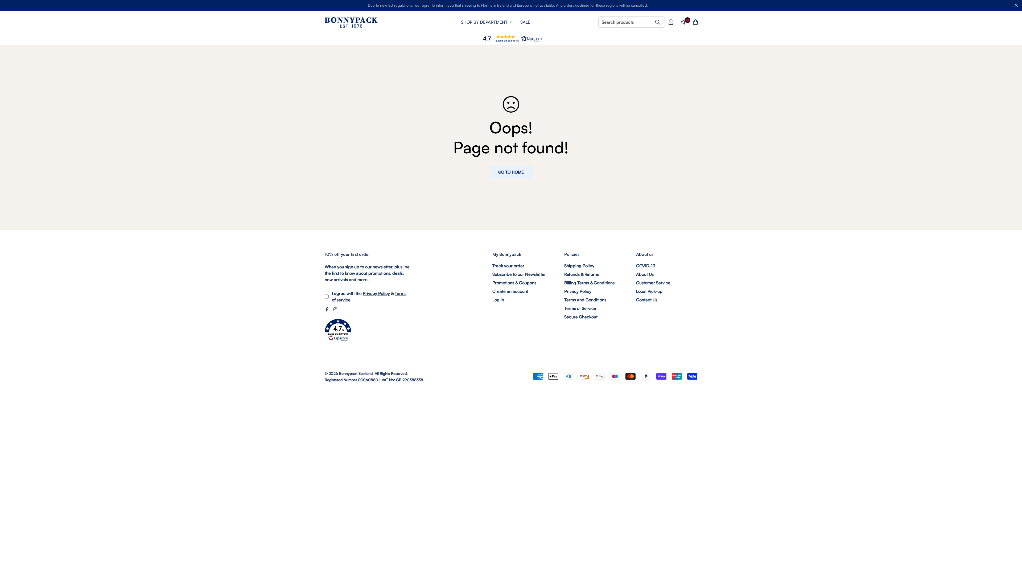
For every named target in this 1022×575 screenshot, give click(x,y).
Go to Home (511, 172)
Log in (498, 299)
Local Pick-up (649, 291)
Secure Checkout (580, 316)
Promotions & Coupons (514, 282)
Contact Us (646, 299)
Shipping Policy (579, 265)
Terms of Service (580, 308)
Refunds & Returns (581, 274)
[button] (511, 38)
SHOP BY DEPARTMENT (484, 22)
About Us (645, 274)
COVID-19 (645, 265)
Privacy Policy (376, 293)
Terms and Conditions (585, 299)
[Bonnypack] (351, 22)
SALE (525, 22)
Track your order (508, 265)
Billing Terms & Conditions (589, 282)
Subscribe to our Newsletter (519, 274)
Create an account (510, 291)
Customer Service (653, 282)
